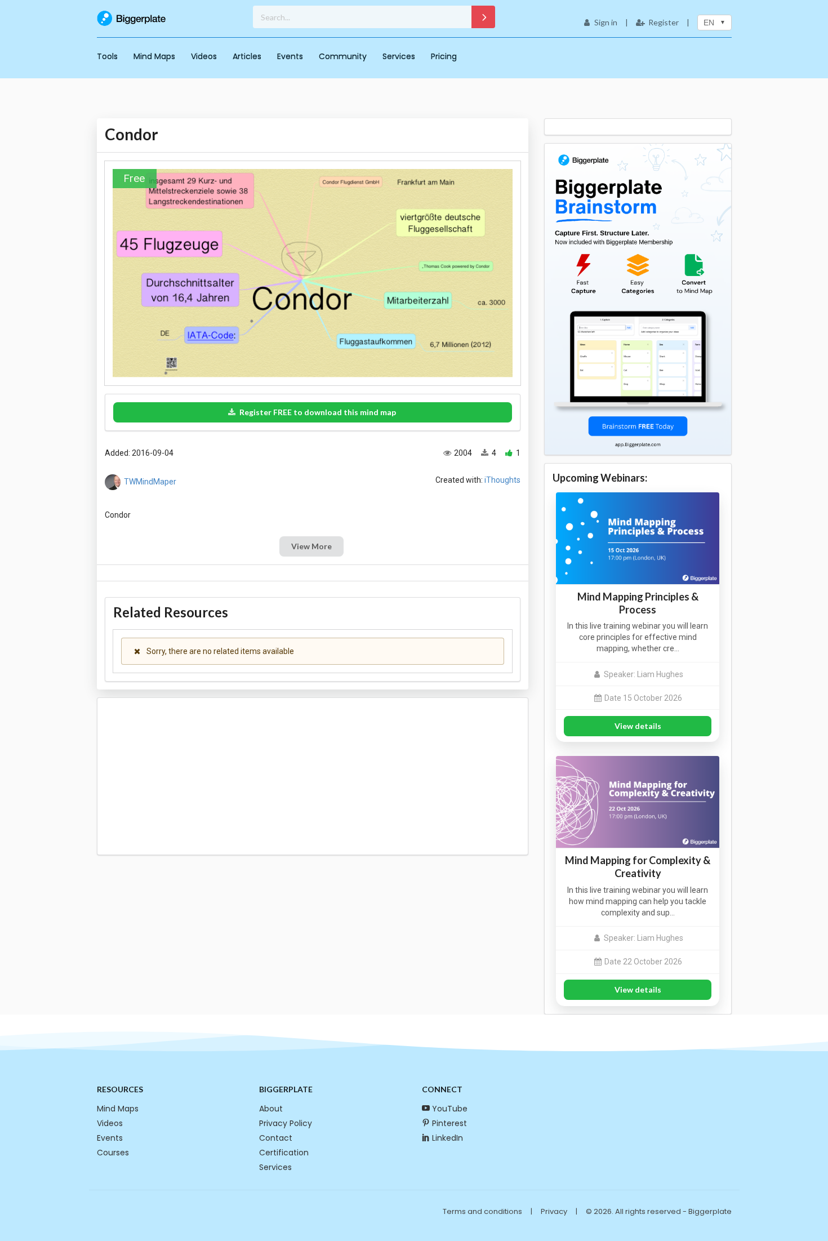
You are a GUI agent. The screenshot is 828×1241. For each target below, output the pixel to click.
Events (290, 56)
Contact (275, 1138)
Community (343, 56)
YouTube (450, 1108)
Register (663, 22)
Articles (247, 56)
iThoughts (502, 479)
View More (311, 546)
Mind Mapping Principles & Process (637, 603)
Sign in (605, 22)
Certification (284, 1152)
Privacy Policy (285, 1123)
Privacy (554, 1211)
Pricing (444, 56)
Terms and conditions (482, 1211)
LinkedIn (447, 1138)
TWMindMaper (150, 481)
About (271, 1108)
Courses (113, 1152)
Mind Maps (154, 56)
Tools (107, 56)
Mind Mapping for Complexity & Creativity (637, 866)
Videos (204, 56)
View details (638, 726)
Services (398, 56)
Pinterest (449, 1123)
